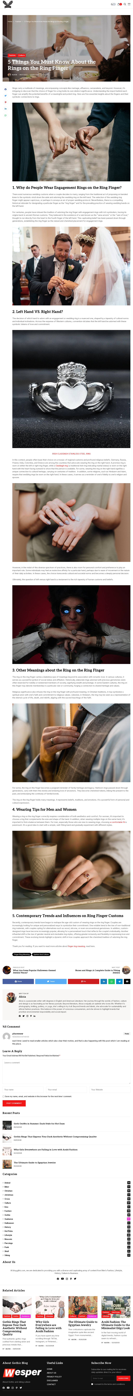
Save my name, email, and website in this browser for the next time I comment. (38, 1096)
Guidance (67, 1219)
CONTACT (51, 1384)
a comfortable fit (117, 822)
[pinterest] (71, 1279)
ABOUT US (51, 1373)
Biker (67, 1187)
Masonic (67, 1239)
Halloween (67, 1223)
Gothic (67, 1215)
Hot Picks (67, 1231)
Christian (67, 1191)
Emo (67, 1207)
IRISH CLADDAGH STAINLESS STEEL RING (71, 453)
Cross (67, 1199)
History (67, 1227)
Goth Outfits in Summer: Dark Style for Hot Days (39, 1124)
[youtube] (62, 1279)
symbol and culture (41, 954)
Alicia (14, 75)
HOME (49, 1369)
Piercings (67, 1243)
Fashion (18, 21)
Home (10, 21)
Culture (21, 55)
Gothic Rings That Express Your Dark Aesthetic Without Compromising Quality (55, 1137)
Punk (67, 1247)
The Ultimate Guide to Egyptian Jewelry (35, 1163)
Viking (67, 1255)
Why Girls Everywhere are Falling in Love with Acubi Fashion (46, 1150)
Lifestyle (67, 1235)
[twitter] (75, 1279)
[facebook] (58, 1279)
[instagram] (67, 1279)
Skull (67, 1251)
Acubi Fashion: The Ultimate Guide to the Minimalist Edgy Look (115, 1325)
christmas (67, 1195)
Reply (127, 1034)
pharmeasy (17, 1034)
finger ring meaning (76, 946)
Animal (67, 1183)
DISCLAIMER (52, 1380)
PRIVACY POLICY (54, 1377)
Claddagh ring (62, 465)
